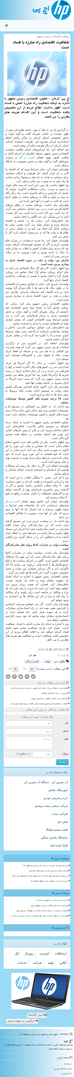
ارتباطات (60, 953)
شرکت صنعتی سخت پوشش (51, 805)
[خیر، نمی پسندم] (15, 669)
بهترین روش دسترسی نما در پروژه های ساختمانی (48, 871)
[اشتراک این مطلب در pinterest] (14, 676)
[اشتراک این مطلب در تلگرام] (33, 676)
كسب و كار (27, 157)
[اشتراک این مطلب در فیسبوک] (27, 676)
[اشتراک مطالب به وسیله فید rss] (8, 676)
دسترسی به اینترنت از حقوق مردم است (52, 900)
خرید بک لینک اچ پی (63, 1069)
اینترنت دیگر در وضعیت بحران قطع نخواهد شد (49, 881)
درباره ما (68, 1064)
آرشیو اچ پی (66, 1073)
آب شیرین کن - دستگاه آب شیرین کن (46, 782)
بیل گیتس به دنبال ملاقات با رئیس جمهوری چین (49, 905)
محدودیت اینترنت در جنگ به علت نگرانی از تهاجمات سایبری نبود (42, 911)
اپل (17, 953)
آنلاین (63, 962)
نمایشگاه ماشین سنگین (54, 837)
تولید (47, 661)
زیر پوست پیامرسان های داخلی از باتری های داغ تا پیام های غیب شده (40, 876)
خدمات (22, 962)
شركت (37, 962)
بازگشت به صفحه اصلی (21, 1020)
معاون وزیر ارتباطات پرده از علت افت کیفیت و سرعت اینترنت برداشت (39, 688)
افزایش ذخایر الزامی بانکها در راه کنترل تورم (50, 698)
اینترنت (44, 953)
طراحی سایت (60, 813)
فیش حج (63, 821)
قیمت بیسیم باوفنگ (57, 829)
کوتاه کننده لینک (59, 845)
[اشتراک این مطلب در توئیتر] (20, 676)
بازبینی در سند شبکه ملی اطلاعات (54, 693)
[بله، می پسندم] (32, 669)
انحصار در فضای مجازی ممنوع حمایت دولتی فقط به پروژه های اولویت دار (39, 704)
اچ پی (41, 8)
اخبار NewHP (36, 1015)
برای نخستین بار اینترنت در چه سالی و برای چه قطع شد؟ (45, 865)
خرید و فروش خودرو (56, 798)
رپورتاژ (29, 953)
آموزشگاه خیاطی (58, 790)
